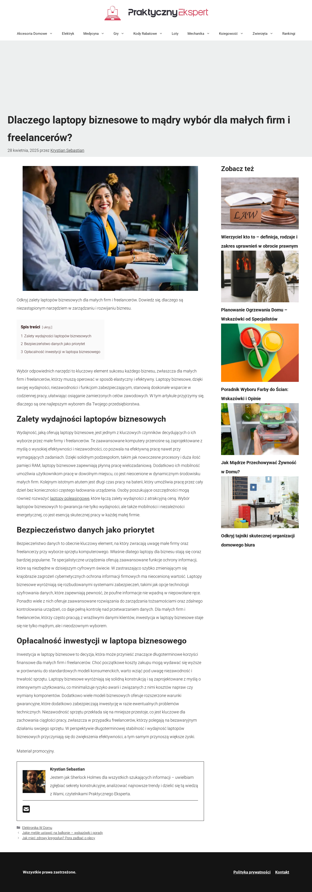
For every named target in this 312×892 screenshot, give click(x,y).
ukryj (47, 327)
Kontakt (282, 872)
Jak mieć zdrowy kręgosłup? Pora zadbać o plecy (58, 838)
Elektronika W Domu (37, 828)
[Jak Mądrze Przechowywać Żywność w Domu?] (260, 430)
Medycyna (91, 34)
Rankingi (288, 34)
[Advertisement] (156, 77)
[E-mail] (26, 810)
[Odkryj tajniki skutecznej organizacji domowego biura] (260, 503)
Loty (175, 34)
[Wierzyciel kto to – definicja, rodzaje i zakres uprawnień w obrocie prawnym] (260, 204)
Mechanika (196, 34)
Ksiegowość (228, 34)
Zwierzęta (260, 34)
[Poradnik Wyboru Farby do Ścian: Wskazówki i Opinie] (260, 354)
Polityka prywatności (252, 872)
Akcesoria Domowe (32, 34)
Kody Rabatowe (145, 34)
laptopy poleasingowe (69, 498)
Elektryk (68, 34)
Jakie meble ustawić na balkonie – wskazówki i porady (62, 833)
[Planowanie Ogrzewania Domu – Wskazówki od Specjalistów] (260, 278)
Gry (116, 34)
